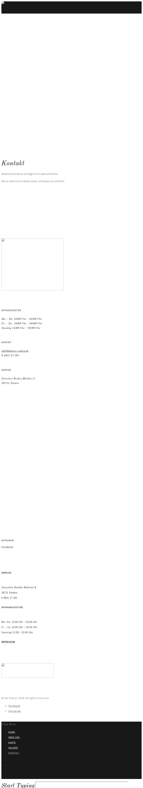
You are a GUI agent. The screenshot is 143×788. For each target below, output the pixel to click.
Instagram (14, 711)
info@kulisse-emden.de (15, 351)
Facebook (14, 706)
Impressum (8, 641)
